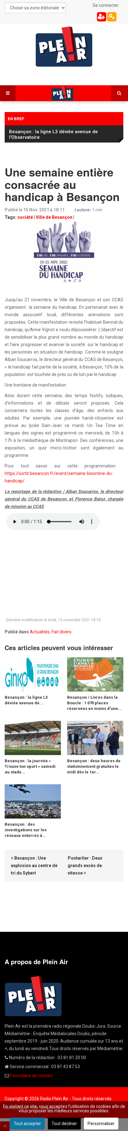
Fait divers (61, 631)
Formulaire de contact (31, 1075)
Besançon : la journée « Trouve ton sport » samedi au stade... (30, 766)
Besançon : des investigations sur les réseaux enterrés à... (26, 830)
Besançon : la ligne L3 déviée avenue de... (26, 700)
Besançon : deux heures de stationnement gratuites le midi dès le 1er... (94, 766)
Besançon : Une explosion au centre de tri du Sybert (34, 865)
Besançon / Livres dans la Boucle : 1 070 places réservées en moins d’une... (94, 703)
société (25, 217)
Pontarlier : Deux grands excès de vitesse (85, 865)
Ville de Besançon (54, 217)
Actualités (40, 631)
